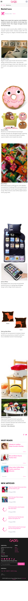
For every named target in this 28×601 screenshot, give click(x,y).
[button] (26, 435)
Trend (4, 5)
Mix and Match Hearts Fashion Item (15, 457)
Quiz (2, 571)
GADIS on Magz (13, 571)
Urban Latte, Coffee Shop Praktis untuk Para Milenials (16, 469)
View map (3, 554)
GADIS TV (8, 571)
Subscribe (21, 564)
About (16, 547)
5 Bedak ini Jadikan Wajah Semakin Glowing (16, 445)
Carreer (16, 550)
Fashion (14, 13)
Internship (17, 551)
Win (4, 571)
